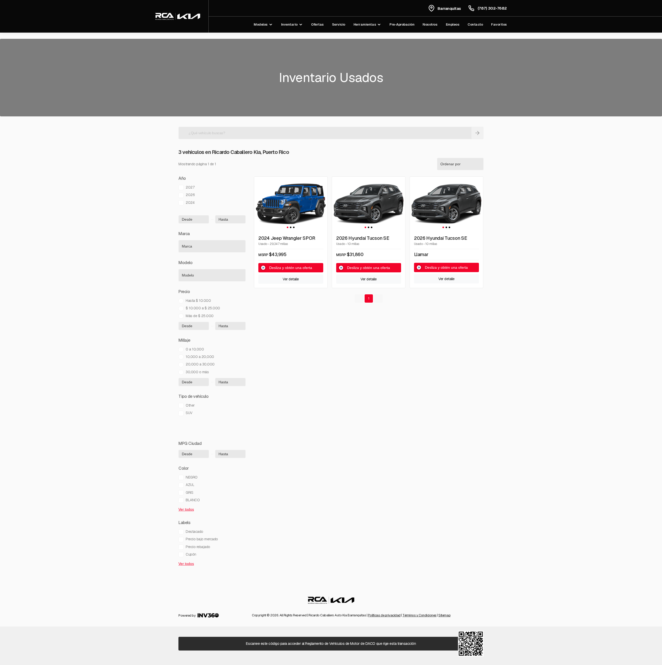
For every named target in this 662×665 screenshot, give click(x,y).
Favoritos (499, 24)
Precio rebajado (198, 546)
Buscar (477, 133)
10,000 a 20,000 (200, 356)
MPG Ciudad (189, 444)
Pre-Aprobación (401, 24)
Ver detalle (291, 279)
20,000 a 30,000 (200, 364)
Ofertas (317, 24)
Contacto (475, 24)
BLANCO (193, 500)
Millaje (184, 340)
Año (182, 178)
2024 (190, 202)
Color (183, 468)
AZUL (190, 484)
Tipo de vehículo (193, 396)
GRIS (189, 492)
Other (190, 405)
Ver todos (186, 509)
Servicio (338, 24)
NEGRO (192, 477)
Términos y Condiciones (419, 615)
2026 (190, 194)
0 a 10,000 (195, 349)
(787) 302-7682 (492, 8)
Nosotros (430, 24)
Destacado (194, 531)
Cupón (191, 554)
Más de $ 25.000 (200, 315)
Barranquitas (449, 8)
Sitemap (444, 615)
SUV (189, 412)
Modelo (185, 263)
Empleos (453, 24)
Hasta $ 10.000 (198, 300)
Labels (184, 523)
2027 (190, 187)
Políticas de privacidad (384, 615)
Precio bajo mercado (202, 539)
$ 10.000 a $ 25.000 (203, 308)
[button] (287, 227)
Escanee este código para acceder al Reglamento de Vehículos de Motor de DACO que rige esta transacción (331, 643)
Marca (184, 234)
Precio (184, 292)
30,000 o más (197, 372)
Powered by (186, 615)
